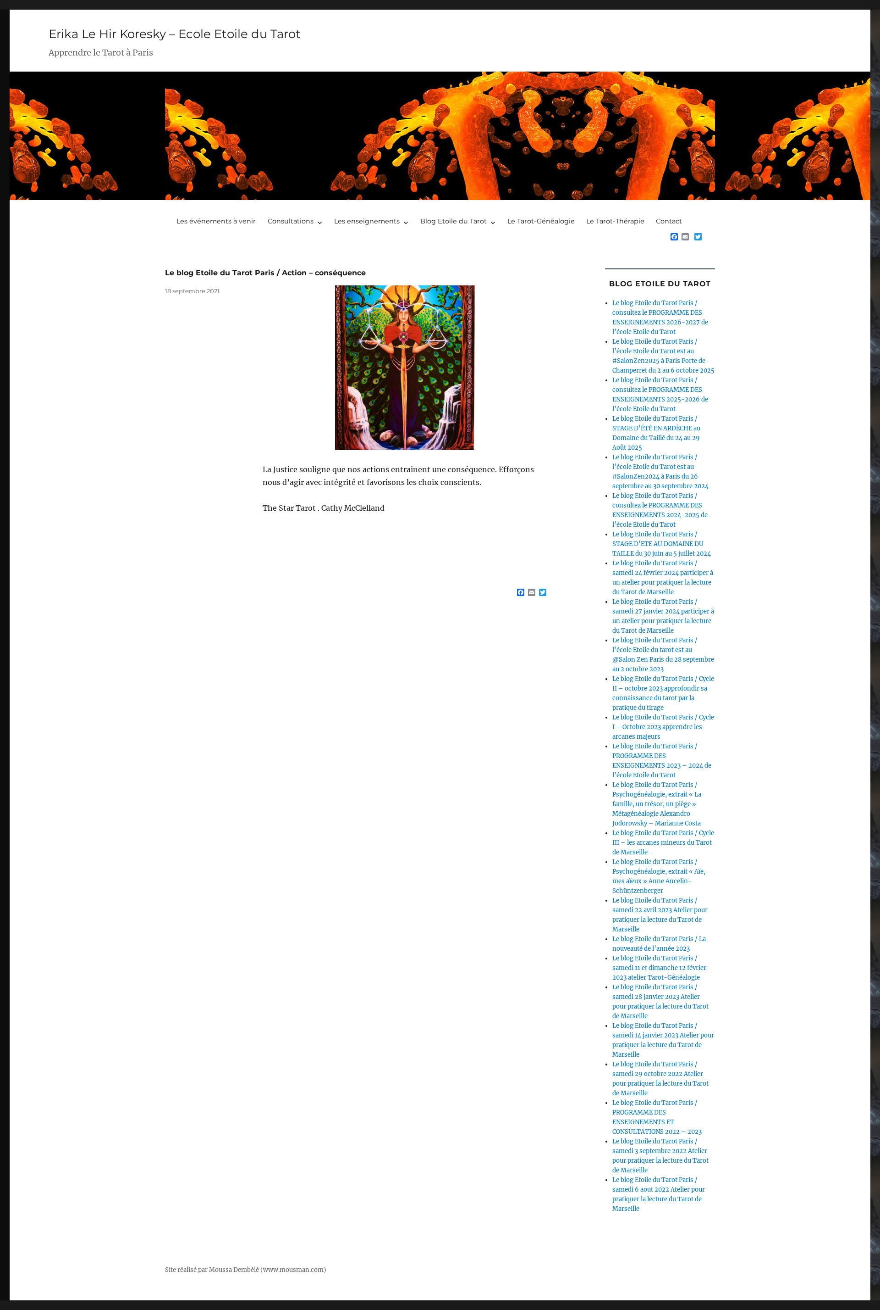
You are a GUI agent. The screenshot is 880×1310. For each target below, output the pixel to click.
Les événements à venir (216, 221)
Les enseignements (367, 221)
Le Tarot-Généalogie (541, 221)
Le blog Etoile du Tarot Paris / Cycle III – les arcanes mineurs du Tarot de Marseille (663, 842)
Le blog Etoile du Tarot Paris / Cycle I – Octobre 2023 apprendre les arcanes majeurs (663, 727)
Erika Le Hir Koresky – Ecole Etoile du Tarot (175, 34)
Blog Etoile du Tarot (453, 221)
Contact (669, 221)
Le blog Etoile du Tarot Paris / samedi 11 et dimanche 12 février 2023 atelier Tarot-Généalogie (659, 967)
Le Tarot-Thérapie (615, 221)
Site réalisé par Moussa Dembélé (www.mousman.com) (245, 1270)
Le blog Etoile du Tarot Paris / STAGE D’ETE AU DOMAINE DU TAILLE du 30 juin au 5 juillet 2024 (661, 543)
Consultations (291, 221)
